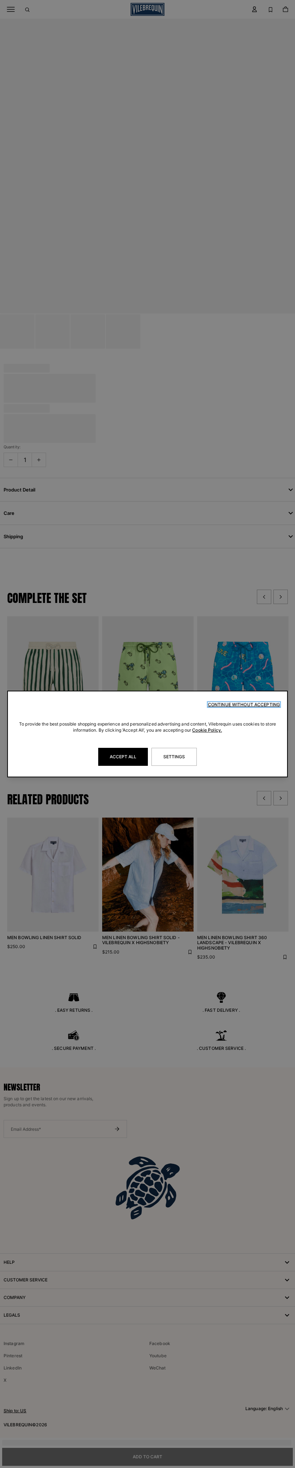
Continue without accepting (244, 704)
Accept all (123, 756)
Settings (174, 756)
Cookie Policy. (207, 730)
